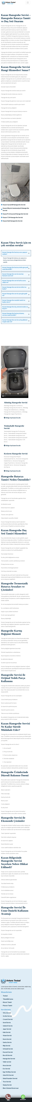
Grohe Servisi (7, 1016)
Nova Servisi (7, 1065)
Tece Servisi (7, 1082)
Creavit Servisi (8, 1019)
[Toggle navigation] (27, 2)
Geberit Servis (7, 1026)
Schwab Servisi (8, 1049)
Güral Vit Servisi (8, 1075)
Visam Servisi (7, 1035)
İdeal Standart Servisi (10, 1078)
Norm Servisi (7, 1039)
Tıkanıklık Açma (8, 999)
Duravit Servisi (8, 1052)
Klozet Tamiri (7, 1002)
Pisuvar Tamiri (7, 1005)
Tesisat (5, 996)
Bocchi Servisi (7, 1055)
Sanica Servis (7, 1042)
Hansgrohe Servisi (9, 1058)
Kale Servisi (6, 1032)
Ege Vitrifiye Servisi (9, 1072)
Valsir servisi (7, 1062)
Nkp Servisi (6, 1046)
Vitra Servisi (7, 1013)
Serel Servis (7, 1022)
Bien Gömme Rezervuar (11, 1088)
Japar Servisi (7, 1029)
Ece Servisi (6, 1069)
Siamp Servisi (7, 1085)
